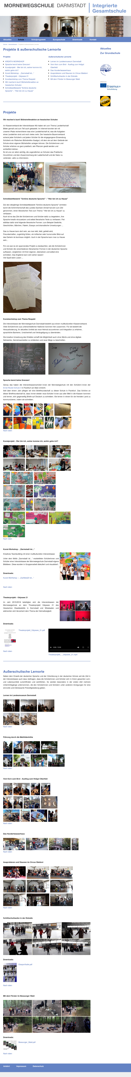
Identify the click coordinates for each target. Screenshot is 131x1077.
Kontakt (93, 39)
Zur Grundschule (110, 53)
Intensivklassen (12, 44)
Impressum (21, 1066)
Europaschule (59, 39)
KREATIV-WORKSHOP (14, 61)
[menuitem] (7, 39)
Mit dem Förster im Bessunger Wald (65, 79)
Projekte (6, 56)
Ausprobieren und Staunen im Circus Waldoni (69, 73)
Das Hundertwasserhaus (60, 70)
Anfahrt (6, 1066)
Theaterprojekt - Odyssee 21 (17, 76)
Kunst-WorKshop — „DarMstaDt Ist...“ (18, 577)
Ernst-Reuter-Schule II (12, 387)
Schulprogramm (38, 39)
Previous (16, 25)
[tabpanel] (65, 26)
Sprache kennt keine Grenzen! (17, 64)
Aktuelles (7, 39)
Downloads (77, 39)
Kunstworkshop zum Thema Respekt (20, 79)
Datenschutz (38, 1066)
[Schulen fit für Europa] (105, 70)
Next (114, 25)
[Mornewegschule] (65, 7)
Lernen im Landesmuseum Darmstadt (65, 61)
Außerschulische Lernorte (59, 56)
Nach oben (7, 430)
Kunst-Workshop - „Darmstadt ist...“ (19, 73)
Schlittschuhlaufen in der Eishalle (63, 76)
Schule (21, 39)
